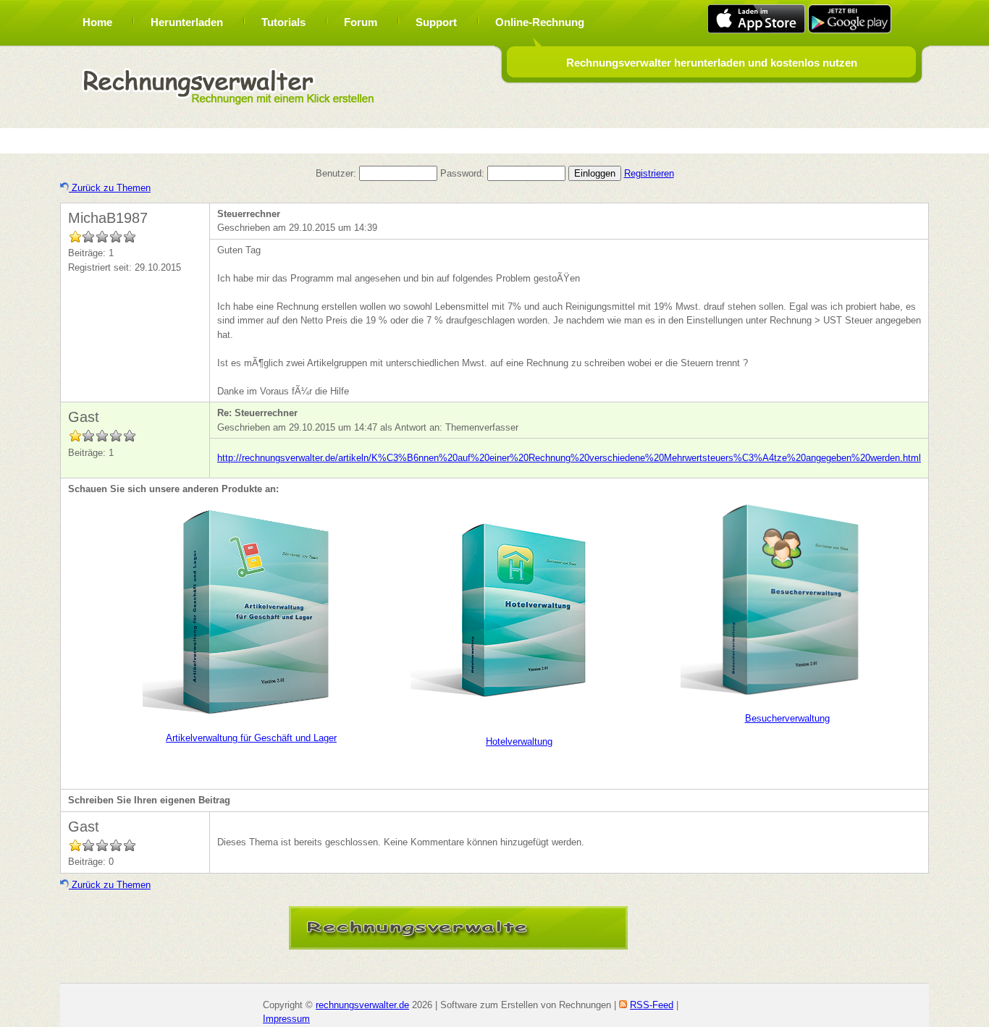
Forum (360, 22)
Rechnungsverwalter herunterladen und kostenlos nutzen (711, 62)
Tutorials (283, 22)
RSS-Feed (651, 1004)
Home (97, 22)
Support (436, 22)
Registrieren (649, 173)
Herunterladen (187, 22)
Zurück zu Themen (110, 187)
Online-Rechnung (539, 22)
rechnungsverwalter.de (362, 1004)
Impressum (286, 1018)
